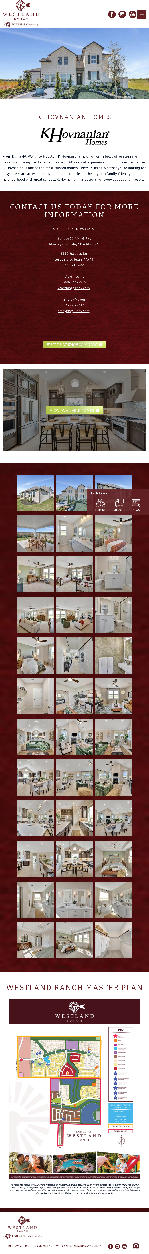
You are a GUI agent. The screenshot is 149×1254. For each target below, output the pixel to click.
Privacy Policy (18, 1246)
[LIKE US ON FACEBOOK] (110, 1246)
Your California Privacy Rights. (79, 1246)
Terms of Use (42, 1246)
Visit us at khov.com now (72, 344)
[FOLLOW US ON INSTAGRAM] (117, 1246)
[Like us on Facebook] (112, 14)
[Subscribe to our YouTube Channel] (132, 14)
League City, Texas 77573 (73, 259)
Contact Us (119, 510)
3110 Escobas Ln (73, 253)
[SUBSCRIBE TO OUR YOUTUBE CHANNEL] (124, 1246)
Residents (100, 510)
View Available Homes (72, 410)
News (136, 510)
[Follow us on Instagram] (122, 14)
